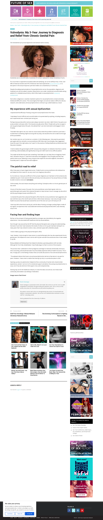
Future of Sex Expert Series (80, 427)
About (15, 517)
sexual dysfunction (55, 83)
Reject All (20, 513)
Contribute (26, 517)
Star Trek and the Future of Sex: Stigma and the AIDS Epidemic (19, 346)
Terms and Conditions (54, 517)
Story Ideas (32, 517)
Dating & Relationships (35, 328)
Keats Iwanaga (14, 39)
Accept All (29, 513)
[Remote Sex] (15, 11)
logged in (19, 389)
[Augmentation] (51, 11)
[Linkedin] (64, 282)
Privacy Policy (44, 517)
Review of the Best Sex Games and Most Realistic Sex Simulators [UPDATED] (83, 99)
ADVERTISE (20, 517)
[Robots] (39, 11)
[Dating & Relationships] (75, 11)
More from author (24, 323)
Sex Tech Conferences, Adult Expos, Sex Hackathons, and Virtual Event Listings (82, 431)
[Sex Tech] (63, 11)
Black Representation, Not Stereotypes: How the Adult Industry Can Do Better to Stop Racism (38, 373)
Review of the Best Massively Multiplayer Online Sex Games (83, 92)
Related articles (15, 323)
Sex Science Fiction (77, 435)
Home (12, 25)
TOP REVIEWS (74, 86)
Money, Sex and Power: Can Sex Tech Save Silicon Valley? (19, 372)
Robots (42, 328)
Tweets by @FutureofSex (76, 332)
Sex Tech (17, 25)
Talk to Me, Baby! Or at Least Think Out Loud (38, 345)
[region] (19, 509)
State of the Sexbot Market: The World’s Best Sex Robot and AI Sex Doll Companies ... (83, 122)
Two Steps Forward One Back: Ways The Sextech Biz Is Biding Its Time (57, 372)
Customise (10, 513)
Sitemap (38, 517)
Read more (23, 301)
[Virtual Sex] (27, 11)
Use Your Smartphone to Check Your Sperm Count (56, 345)
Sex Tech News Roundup (79, 425)
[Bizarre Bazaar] (87, 11)
